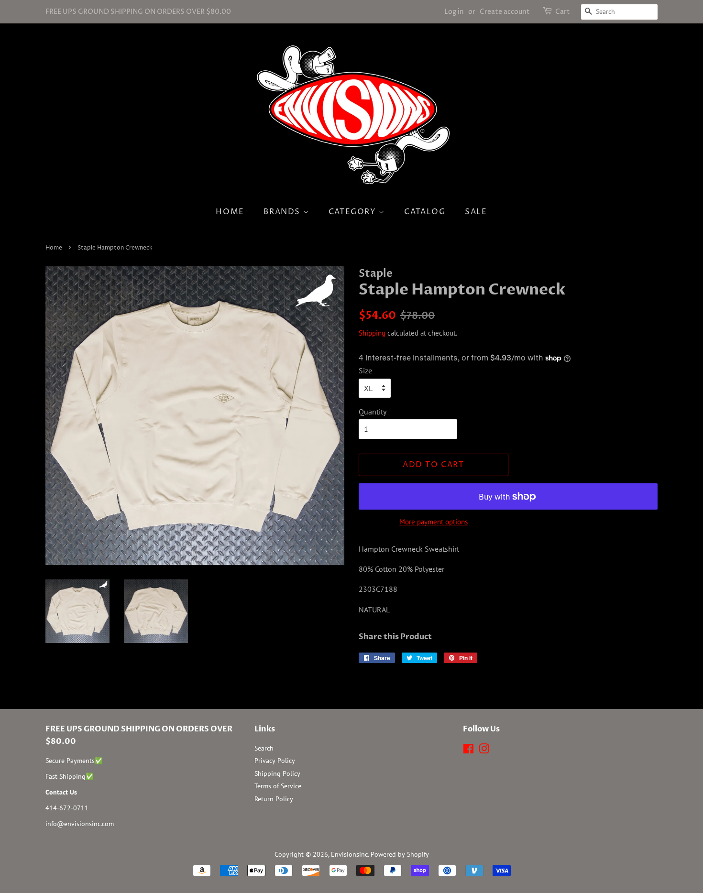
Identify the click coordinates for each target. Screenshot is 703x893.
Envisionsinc (349, 854)
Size (365, 370)
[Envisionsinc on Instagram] (484, 750)
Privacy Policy (274, 760)
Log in (454, 11)
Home (230, 212)
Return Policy (273, 799)
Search (264, 748)
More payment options (433, 521)
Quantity (372, 411)
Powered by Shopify (400, 854)
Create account (505, 11)
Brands (283, 212)
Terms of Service (277, 786)
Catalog (424, 212)
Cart (562, 11)
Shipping (372, 333)
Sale (476, 212)
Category (354, 212)
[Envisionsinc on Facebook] (468, 750)
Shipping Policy (277, 773)
